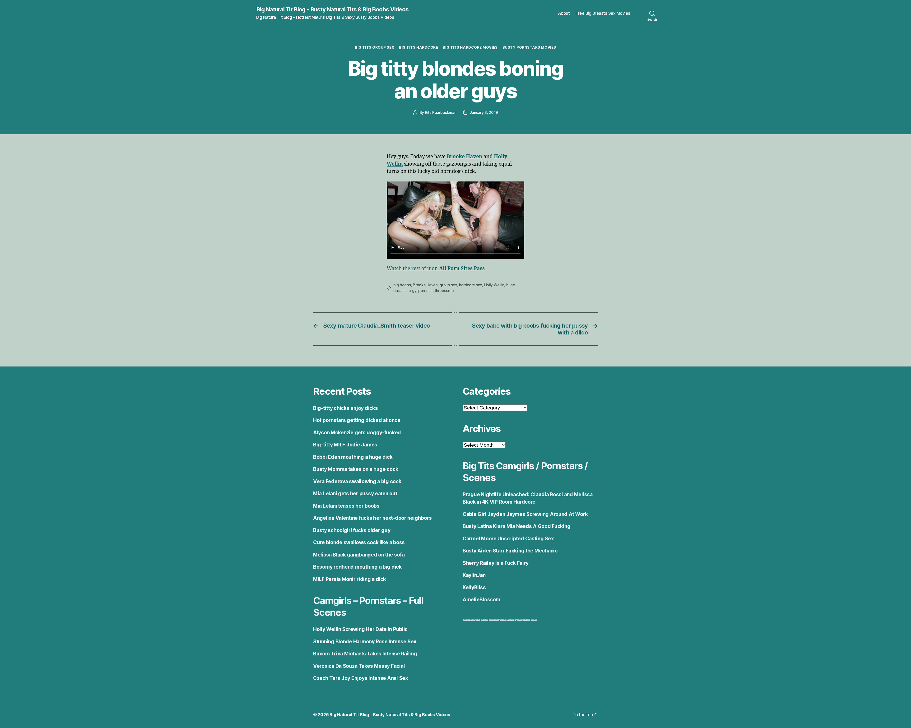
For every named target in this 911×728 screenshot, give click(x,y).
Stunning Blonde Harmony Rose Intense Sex (364, 642)
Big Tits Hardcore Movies (470, 47)
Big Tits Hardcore (418, 47)
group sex (448, 285)
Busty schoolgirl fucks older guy (351, 530)
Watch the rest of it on (436, 268)
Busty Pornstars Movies (529, 47)
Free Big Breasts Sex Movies (603, 13)
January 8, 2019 (484, 112)
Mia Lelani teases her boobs (346, 506)
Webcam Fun (526, 619)
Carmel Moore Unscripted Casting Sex (508, 539)
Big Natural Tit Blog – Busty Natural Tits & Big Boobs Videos (390, 714)
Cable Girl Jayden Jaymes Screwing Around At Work (525, 514)
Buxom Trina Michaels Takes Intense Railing (365, 654)
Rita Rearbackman (440, 112)
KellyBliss (474, 587)
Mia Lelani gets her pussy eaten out (355, 493)
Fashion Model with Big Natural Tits (497, 619)
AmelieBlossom (481, 600)
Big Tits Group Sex (374, 47)
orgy (412, 290)
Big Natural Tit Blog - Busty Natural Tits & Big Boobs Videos (332, 9)
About (564, 13)
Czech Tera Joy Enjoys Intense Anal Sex (360, 678)
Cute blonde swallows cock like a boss (359, 542)
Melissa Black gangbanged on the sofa (358, 555)
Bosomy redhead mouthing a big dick (357, 567)
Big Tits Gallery (484, 619)
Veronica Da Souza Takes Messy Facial (359, 666)
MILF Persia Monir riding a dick (349, 579)
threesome (444, 290)
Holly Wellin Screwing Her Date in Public (360, 629)
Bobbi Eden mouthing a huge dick (353, 457)
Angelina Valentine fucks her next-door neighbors (372, 518)
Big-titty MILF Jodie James (345, 445)
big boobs (402, 285)
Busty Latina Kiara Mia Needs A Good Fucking (516, 526)
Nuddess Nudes (511, 619)
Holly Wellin (494, 285)
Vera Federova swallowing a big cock (357, 481)
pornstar (425, 290)
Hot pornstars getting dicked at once (356, 420)
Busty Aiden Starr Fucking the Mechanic (510, 551)
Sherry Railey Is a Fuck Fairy (496, 563)
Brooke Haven (425, 285)
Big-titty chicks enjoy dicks (345, 408)
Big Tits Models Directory (469, 619)
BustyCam (534, 619)
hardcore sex (470, 285)
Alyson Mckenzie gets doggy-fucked (357, 433)
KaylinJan (474, 575)
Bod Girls (477, 619)
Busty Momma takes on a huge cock (355, 469)
